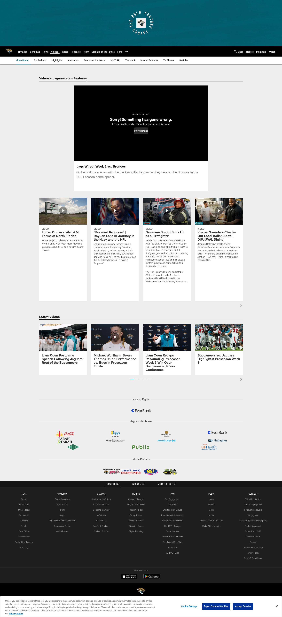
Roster (24, 499)
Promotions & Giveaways (172, 515)
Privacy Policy (253, 553)
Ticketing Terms (136, 526)
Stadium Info (62, 504)
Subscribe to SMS (253, 531)
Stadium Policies (101, 531)
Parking (62, 510)
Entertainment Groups (172, 510)
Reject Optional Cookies (216, 606)
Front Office (24, 531)
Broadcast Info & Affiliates (211, 520)
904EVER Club (172, 553)
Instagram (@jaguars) (253, 510)
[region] (141, 606)
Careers (253, 542)
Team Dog (23, 547)
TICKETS (136, 494)
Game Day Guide (62, 499)
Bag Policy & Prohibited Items (62, 520)
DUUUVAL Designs (172, 526)
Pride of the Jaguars (24, 542)
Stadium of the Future (101, 499)
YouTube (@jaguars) (253, 504)
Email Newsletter (253, 536)
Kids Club (172, 547)
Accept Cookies (243, 606)
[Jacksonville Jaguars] (141, 591)
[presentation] (241, 305)
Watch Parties (62, 531)
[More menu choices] (126, 51)
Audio (211, 515)
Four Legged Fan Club (172, 542)
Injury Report (24, 510)
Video (211, 510)
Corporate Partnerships (253, 547)
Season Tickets (136, 510)
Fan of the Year (172, 531)
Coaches (24, 520)
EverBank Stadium (101, 526)
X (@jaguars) (253, 515)
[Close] (276, 606)
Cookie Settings (189, 606)
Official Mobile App (253, 499)
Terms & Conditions (253, 558)
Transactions (23, 504)
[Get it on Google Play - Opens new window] (152, 578)
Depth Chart (24, 515)
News (211, 499)
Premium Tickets (136, 520)
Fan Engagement (172, 499)
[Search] (235, 51)
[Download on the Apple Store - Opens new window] (129, 577)
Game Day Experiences (172, 520)
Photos (211, 504)
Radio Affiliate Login (211, 526)
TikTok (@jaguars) (253, 526)
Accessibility (101, 520)
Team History (24, 536)
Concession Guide (62, 526)
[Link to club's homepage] (9, 51)
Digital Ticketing (136, 531)
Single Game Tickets (136, 504)
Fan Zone (172, 504)
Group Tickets (136, 515)
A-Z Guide (101, 515)
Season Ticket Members (172, 536)
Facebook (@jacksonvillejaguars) (253, 520)
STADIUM (101, 494)
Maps (62, 515)
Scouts (24, 526)
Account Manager (136, 499)
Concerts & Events (101, 510)
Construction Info (101, 504)
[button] (141, 130)
